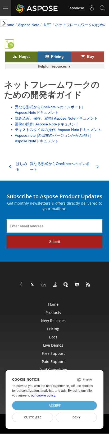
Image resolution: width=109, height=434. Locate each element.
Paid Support (53, 361)
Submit (54, 242)
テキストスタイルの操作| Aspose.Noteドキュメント (58, 130)
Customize (32, 417)
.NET (47, 25)
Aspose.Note (28, 25)
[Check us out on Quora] (66, 284)
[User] (92, 8)
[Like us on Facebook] (21, 284)
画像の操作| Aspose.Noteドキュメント (47, 124)
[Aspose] (37, 8)
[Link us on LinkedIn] (43, 284)
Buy (90, 57)
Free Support (53, 353)
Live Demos (53, 345)
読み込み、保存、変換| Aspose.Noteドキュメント (56, 118)
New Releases (53, 320)
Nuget (24, 57)
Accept (55, 405)
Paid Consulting (53, 369)
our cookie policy (43, 395)
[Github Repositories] (77, 284)
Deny (76, 417)
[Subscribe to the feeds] (88, 284)
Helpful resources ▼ (54, 66)
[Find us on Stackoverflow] (55, 284)
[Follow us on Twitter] (32, 284)
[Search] (102, 8)
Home (9, 25)
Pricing (57, 57)
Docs (53, 336)
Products (53, 312)
